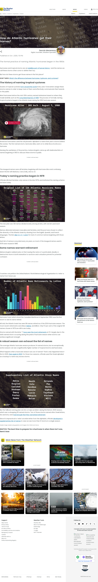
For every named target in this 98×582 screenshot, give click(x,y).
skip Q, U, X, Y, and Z (21, 235)
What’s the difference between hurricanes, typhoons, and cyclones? (33, 78)
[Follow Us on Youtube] (83, 524)
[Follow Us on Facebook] (75, 524)
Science (9, 14)
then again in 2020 (15, 354)
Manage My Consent (7, 532)
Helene (28, 326)
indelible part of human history (39, 68)
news (4, 14)
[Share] (1, 51)
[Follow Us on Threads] (90, 524)
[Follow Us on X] (94, 524)
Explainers (16, 14)
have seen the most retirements (35, 332)
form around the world (28, 87)
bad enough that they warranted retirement (29, 415)
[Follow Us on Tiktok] (87, 524)
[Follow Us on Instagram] (79, 524)
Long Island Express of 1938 (29, 98)
